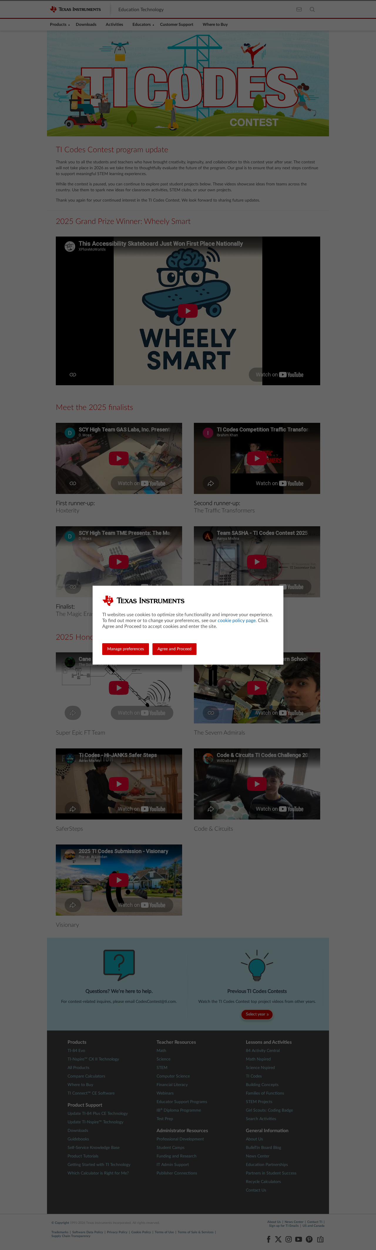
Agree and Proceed (174, 649)
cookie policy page (237, 620)
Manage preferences (125, 649)
